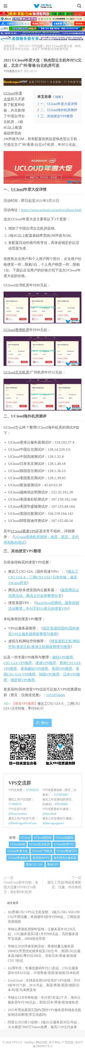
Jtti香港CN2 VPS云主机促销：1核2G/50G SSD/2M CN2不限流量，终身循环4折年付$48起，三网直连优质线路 (44, 916)
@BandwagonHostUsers (22, 823)
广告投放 (67, 1042)
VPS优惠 (37, 46)
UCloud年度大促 (18, 851)
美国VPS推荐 (62, 669)
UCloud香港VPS (23, 531)
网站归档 (41, 1042)
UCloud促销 (17, 844)
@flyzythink (49, 813)
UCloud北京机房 (16, 372)
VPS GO (42, 6)
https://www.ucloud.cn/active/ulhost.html (51, 210)
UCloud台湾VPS (64, 844)
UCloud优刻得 (42, 837)
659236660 (61, 804)
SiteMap (29, 1042)
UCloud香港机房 (16, 330)
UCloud (17, 189)
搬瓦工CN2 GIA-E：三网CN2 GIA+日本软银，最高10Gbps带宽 (43, 577)
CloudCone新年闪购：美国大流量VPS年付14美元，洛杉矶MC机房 (21, 887)
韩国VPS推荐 (49, 674)
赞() (44, 723)
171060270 (14, 804)
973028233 (32, 790)
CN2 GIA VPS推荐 (18, 663)
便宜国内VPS (41, 858)
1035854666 (55, 695)
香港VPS (52, 864)
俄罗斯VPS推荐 (23, 680)
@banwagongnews (53, 823)
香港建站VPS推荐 (34, 669)
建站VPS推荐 (62, 657)
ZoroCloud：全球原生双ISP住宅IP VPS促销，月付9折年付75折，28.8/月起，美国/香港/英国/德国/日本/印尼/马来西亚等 (44, 985)
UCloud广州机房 (42, 851)
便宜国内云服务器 (65, 858)
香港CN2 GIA (34, 864)
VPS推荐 (9, 71)
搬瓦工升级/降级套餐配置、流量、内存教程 (64, 885)
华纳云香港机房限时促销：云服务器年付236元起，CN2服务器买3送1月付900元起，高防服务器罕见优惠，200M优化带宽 (43, 934)
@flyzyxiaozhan (17, 813)
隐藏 (58, 97)
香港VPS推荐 (45, 663)
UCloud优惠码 (64, 837)
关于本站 (54, 1042)
